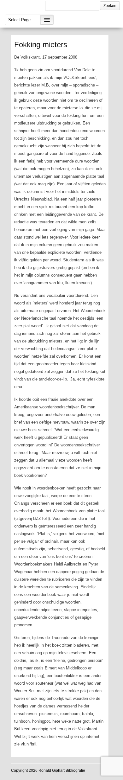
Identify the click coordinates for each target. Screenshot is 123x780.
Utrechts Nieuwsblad (33, 199)
